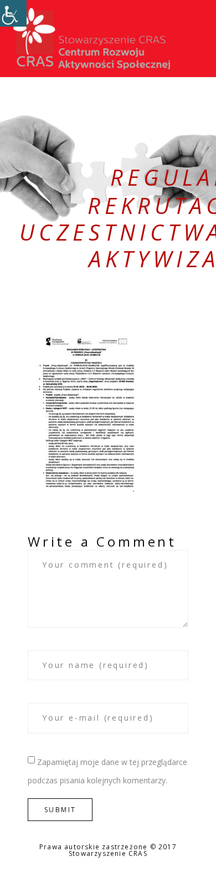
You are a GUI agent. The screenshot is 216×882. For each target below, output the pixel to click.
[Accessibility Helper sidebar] (13, 13)
